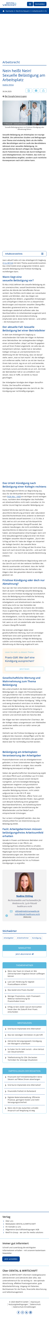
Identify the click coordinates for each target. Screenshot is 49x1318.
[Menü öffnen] (30, 4)
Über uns (9, 1221)
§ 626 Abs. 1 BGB (14, 496)
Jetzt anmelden (11, 1259)
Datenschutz (35, 1304)
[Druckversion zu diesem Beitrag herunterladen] (29, 90)
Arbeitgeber (9, 938)
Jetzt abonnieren (23, 954)
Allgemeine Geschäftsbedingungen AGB (22, 1229)
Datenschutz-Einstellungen (24, 1307)
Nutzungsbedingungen (18, 1304)
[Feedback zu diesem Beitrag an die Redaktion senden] (43, 90)
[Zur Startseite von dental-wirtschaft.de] (10, 4)
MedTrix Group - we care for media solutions (24, 1232)
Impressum (35, 1302)
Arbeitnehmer (23, 938)
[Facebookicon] (18, 1312)
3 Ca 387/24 (8, 263)
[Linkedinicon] (31, 1312)
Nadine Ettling (8, 85)
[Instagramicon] (22, 1312)
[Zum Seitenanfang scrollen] (44, 1313)
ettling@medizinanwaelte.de (27, 911)
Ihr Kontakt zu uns (13, 1227)
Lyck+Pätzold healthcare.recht (27, 914)
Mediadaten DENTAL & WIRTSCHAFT (21, 1224)
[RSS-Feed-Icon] (26, 1312)
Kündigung (36, 938)
